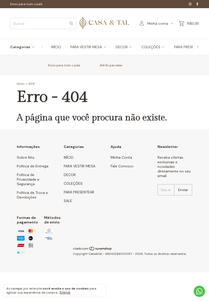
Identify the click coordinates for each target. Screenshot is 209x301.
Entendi (65, 292)
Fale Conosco (122, 166)
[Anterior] (42, 47)
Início (20, 84)
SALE (68, 200)
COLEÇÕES (150, 47)
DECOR (122, 47)
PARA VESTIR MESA (86, 47)
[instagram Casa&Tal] (190, 4)
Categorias (20, 47)
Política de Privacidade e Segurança (28, 179)
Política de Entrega (32, 166)
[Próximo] (198, 47)
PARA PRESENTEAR (79, 192)
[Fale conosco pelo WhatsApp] (199, 291)
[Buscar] (71, 23)
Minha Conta (121, 157)
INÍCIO (56, 47)
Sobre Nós (25, 157)
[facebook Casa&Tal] (197, 4)
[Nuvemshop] (92, 250)
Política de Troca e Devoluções (32, 194)
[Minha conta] (141, 23)
